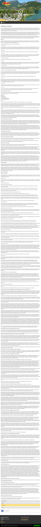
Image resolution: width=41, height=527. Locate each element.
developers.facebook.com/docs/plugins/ (10, 394)
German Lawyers (14, 498)
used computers (8, 498)
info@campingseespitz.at (6, 98)
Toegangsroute (4, 500)
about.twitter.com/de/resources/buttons (6, 419)
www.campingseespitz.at (24, 519)
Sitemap (3, 507)
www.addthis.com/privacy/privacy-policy (26, 381)
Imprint (2, 521)
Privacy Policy (4, 505)
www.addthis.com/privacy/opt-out (17, 375)
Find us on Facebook (6, 510)
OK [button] (36, 525)
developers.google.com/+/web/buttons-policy (24, 462)
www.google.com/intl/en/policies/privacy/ (17, 352)
